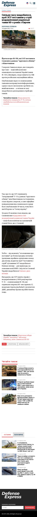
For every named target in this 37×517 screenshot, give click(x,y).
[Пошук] (31, 3)
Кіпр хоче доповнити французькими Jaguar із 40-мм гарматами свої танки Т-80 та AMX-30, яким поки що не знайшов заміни (25, 400)
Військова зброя (24, 344)
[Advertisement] (18, 313)
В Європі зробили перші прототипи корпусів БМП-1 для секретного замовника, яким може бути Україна (25, 385)
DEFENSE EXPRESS (9, 26)
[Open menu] (34, 3)
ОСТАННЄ (7, 435)
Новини (9, 10)
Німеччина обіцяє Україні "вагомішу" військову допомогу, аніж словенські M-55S (17, 337)
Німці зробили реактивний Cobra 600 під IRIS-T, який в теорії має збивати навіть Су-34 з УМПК (26, 473)
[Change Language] (27, 3)
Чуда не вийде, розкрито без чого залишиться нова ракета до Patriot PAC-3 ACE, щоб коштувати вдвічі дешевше (26, 460)
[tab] (7, 434)
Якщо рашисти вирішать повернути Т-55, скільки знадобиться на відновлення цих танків (17, 101)
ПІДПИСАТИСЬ (30, 507)
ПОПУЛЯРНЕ (18, 435)
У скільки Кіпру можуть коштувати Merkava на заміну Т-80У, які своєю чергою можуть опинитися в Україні (25, 371)
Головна (4, 10)
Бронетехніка (12, 344)
